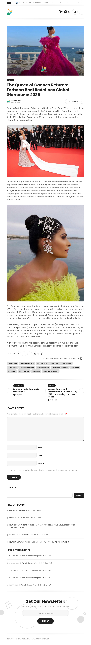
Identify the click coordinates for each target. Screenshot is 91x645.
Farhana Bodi (12, 367)
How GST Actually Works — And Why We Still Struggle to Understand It (39, 542)
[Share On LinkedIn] (29, 354)
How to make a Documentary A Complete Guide (28, 535)
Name (40, 447)
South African (24, 371)
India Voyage (16, 100)
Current (10, 80)
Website (41, 463)
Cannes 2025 (12, 363)
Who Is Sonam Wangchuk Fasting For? (25, 518)
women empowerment (50, 371)
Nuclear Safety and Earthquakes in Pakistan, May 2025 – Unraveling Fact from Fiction (62, 393)
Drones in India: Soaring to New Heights (26, 390)
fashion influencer (27, 367)
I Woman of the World (60, 367)
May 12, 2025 (18, 395)
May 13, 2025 (52, 400)
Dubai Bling (54, 363)
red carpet (12, 371)
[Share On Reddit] (35, 354)
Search (12, 487)
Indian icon (75, 367)
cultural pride (42, 363)
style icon (36, 371)
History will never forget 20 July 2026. (25, 510)
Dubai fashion (66, 363)
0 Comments (73, 101)
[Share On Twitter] (18, 354)
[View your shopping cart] (61, 12)
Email (40, 455)
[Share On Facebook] (24, 354)
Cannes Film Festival (27, 363)
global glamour (43, 367)
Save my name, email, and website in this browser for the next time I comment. (43, 470)
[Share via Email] (40, 354)
